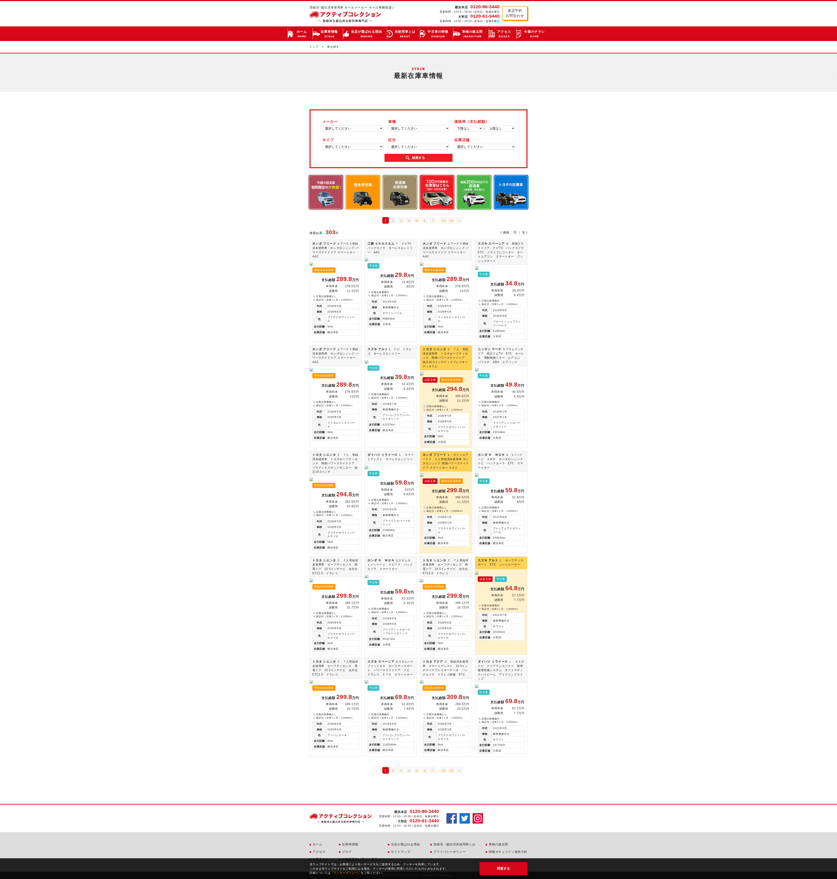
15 (444, 220)
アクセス (504, 34)
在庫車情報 (329, 34)
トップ (314, 46)
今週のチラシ (534, 34)
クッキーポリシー (346, 872)
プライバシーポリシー (449, 851)
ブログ (347, 851)
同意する (503, 868)
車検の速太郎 (472, 34)
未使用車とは (405, 34)
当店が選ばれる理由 (366, 34)
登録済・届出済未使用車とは (454, 844)
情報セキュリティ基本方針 (508, 851)
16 (451, 220)
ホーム (302, 34)
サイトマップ (400, 851)
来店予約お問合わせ (515, 13)
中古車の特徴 (438, 34)
